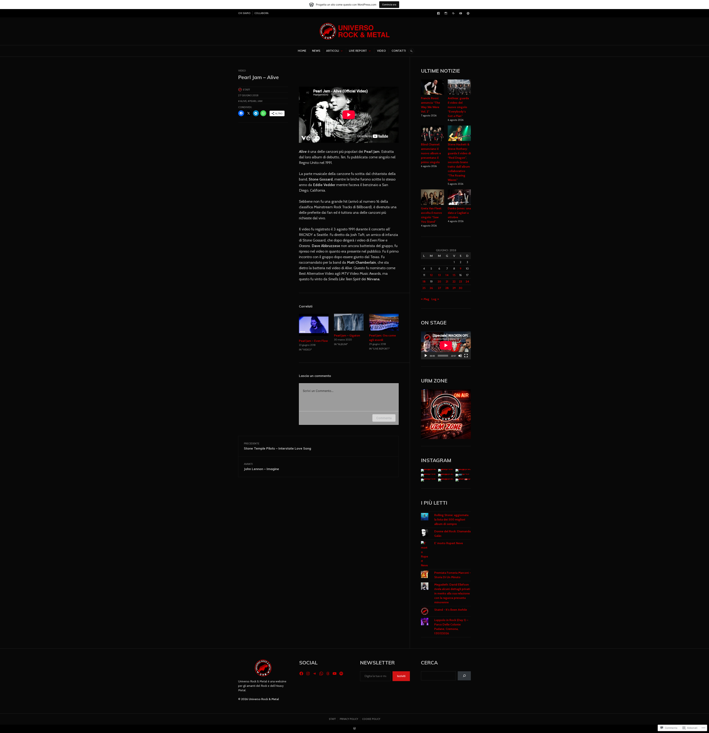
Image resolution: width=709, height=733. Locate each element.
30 (460, 288)
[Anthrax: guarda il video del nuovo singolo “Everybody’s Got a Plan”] (459, 87)
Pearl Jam (255, 101)
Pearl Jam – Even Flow (313, 341)
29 (454, 288)
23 (460, 281)
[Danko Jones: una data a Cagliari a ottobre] (459, 197)
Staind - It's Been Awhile (450, 609)
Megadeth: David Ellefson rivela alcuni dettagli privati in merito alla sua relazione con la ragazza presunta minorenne (452, 593)
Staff (246, 89)
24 (467, 281)
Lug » (435, 299)
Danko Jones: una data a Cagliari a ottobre (459, 213)
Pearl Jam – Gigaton (347, 335)
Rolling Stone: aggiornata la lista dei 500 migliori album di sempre (451, 519)
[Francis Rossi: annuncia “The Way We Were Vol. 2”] (432, 87)
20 (439, 281)
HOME (302, 50)
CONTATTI (399, 50)
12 (431, 275)
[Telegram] (453, 13)
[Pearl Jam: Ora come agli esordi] (384, 322)
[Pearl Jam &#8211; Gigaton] (349, 322)
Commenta (384, 418)
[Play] (426, 356)
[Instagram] (446, 13)
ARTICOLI (332, 50)
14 (447, 275)
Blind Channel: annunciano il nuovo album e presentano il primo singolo (431, 153)
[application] (446, 345)
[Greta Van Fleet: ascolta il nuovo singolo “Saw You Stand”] (432, 197)
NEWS (316, 50)
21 (447, 281)
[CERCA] (411, 51)
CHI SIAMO (244, 13)
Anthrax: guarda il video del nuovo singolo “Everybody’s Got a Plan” (458, 107)
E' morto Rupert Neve (448, 543)
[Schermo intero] (466, 356)
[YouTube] (460, 13)
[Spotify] (468, 13)
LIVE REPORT (358, 50)
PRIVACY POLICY (349, 718)
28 (447, 288)
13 (439, 275)
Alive (243, 101)
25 (424, 288)
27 (439, 288)
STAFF (332, 718)
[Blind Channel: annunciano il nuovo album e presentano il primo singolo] (432, 133)
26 (431, 288)
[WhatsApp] (321, 673)
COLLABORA (261, 13)
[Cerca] (464, 675)
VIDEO (381, 50)
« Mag (425, 299)
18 (424, 281)
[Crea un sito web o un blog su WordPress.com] (354, 728)
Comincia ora (389, 4)
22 (454, 281)
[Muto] (460, 356)
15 (454, 275)
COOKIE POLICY (371, 718)
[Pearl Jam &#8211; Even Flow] (313, 325)
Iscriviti (401, 676)
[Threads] (328, 673)
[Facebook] (438, 13)
